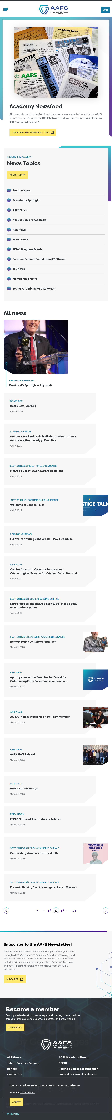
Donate (12, 1068)
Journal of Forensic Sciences (78, 1074)
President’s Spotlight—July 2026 (30, 385)
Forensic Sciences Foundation (78, 1068)
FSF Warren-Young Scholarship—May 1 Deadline (41, 539)
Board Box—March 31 (24, 788)
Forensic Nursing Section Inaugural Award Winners (43, 887)
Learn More (15, 1027)
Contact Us (14, 1074)
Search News (17, 175)
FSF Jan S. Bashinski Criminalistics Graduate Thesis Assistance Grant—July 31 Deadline (43, 438)
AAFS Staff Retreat (22, 754)
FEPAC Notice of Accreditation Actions (35, 819)
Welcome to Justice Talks (27, 504)
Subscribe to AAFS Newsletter (30, 132)
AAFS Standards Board (73, 1057)
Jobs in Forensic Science (23, 1063)
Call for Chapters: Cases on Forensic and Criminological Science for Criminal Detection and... (44, 571)
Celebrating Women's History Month (34, 853)
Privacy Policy (12, 1114)
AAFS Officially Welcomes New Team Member (40, 716)
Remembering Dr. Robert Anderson (33, 641)
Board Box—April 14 (23, 405)
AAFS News (14, 1057)
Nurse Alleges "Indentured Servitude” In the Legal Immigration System (43, 605)
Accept (16, 1102)
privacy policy (27, 1092)
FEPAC (63, 1063)
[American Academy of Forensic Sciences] (53, 10)
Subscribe (12, 979)
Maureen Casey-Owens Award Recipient (36, 470)
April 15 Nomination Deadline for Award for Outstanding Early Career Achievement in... (38, 679)
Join (105, 10)
